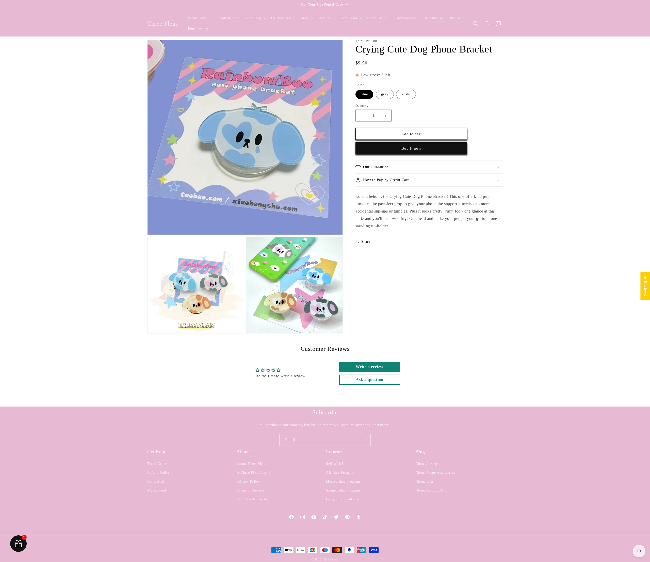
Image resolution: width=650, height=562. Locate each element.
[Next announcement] (501, 5)
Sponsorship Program (343, 490)
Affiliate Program (340, 473)
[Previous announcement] (149, 5)
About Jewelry (426, 464)
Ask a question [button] (369, 379)
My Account (156, 490)
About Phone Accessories (435, 473)
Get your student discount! (347, 499)
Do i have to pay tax (253, 499)
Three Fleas (331, 559)
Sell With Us (336, 464)
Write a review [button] (369, 367)
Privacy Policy (248, 481)
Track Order (157, 464)
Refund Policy (158, 473)
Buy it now (411, 149)
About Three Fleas (251, 464)
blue (364, 94)
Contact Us (156, 481)
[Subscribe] (364, 440)
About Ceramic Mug (431, 490)
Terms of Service (250, 490)
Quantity (361, 106)
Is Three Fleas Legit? (253, 473)
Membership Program (343, 481)
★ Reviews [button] (645, 286)
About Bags (424, 481)
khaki (406, 94)
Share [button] (365, 242)
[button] (255, 18)
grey (384, 94)
